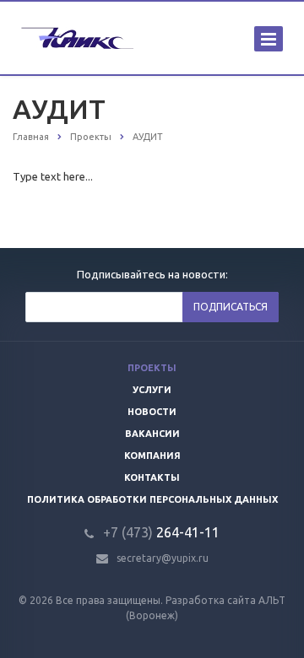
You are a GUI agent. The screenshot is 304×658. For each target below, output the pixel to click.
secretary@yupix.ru (163, 558)
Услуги (152, 390)
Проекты (152, 368)
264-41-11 (161, 532)
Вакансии (152, 434)
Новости (152, 412)
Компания (152, 455)
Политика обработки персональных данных (152, 499)
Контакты (152, 477)
